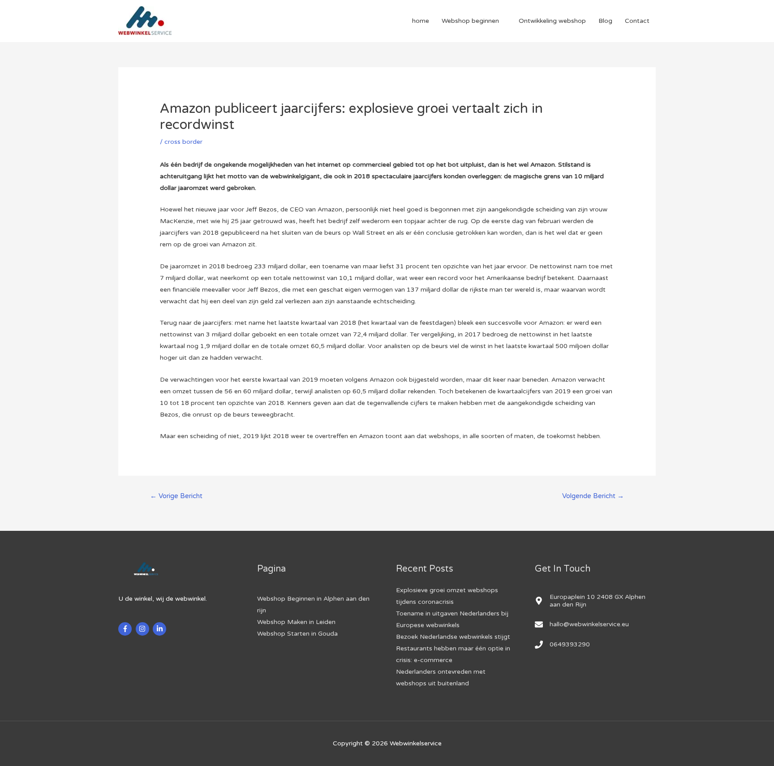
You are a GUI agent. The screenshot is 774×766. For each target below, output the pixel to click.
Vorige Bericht (176, 496)
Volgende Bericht (593, 496)
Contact (637, 21)
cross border (183, 142)
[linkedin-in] (160, 629)
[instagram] (143, 629)
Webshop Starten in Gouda (297, 633)
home (420, 21)
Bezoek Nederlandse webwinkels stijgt (453, 637)
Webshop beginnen (470, 21)
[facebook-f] (126, 629)
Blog (605, 21)
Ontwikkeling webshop (552, 21)
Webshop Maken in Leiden (296, 622)
